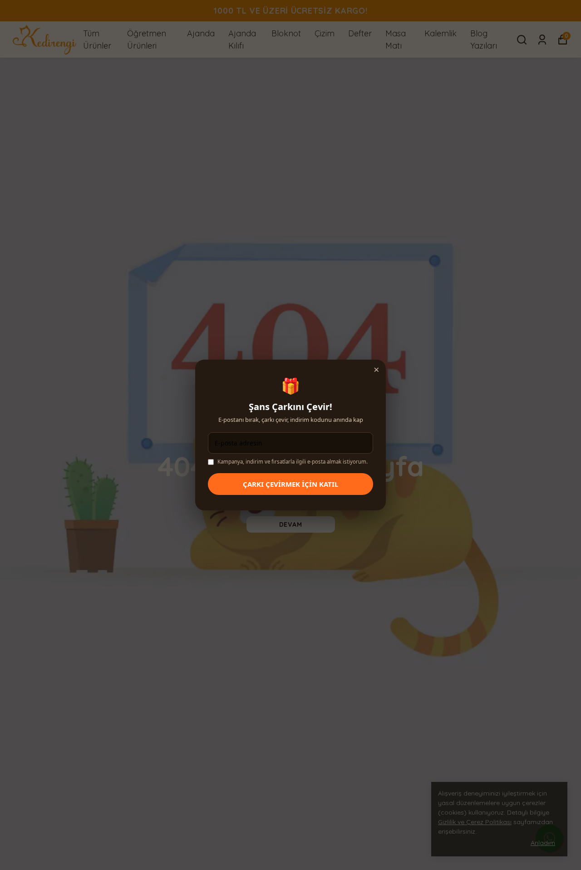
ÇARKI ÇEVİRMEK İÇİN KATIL (290, 484)
